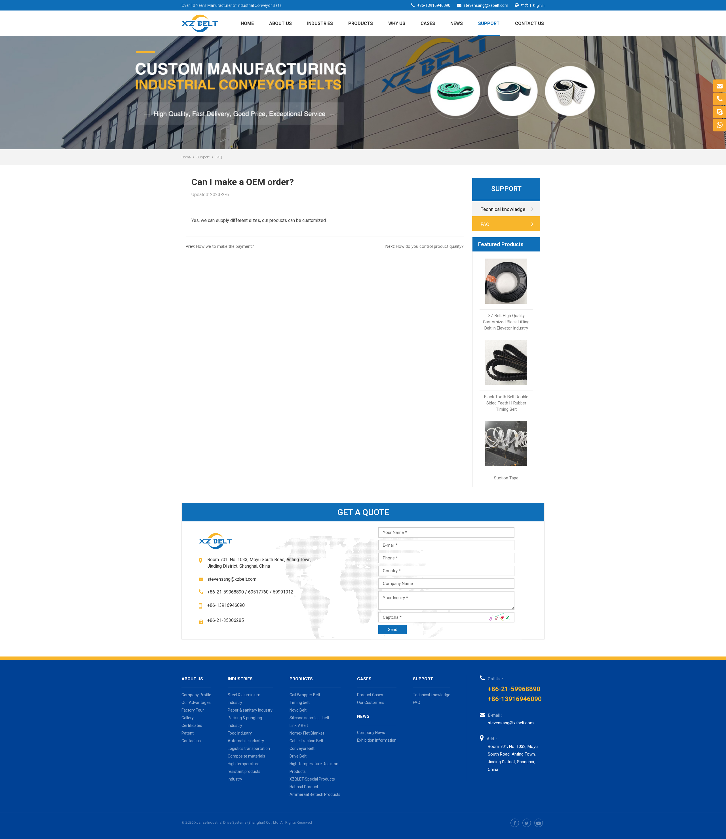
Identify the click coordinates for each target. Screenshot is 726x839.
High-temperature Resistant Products (315, 768)
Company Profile (196, 695)
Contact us (529, 23)
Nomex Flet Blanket (307, 733)
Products (360, 23)
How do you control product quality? (424, 246)
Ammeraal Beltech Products (315, 794)
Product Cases (370, 695)
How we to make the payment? (220, 246)
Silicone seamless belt (309, 718)
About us (280, 23)
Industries (320, 23)
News (456, 23)
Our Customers (370, 702)
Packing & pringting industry (245, 722)
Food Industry (240, 733)
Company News (371, 732)
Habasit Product (304, 787)
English (538, 5)
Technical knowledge (503, 209)
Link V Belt (299, 725)
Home (247, 23)
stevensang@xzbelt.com (486, 5)
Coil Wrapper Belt (305, 695)
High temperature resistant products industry (244, 771)
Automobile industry (246, 741)
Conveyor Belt (302, 748)
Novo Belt (298, 710)
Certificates (192, 725)
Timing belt (300, 702)
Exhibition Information (376, 740)
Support (489, 23)
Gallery (188, 718)
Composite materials (246, 756)
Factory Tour (193, 710)
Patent (188, 733)
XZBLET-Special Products (312, 779)
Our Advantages (196, 702)
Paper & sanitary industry (250, 710)
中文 (524, 5)
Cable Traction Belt (306, 741)
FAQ (219, 157)
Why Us (396, 23)
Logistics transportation (249, 748)
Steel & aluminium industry (244, 699)
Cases (428, 23)
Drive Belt (298, 756)
